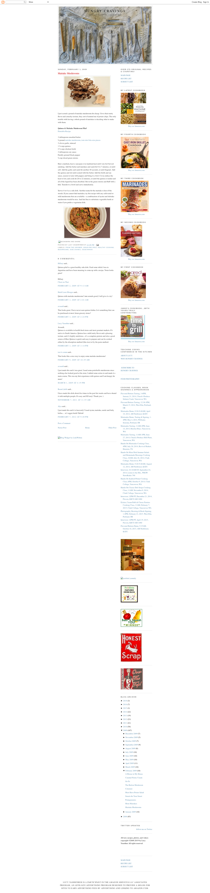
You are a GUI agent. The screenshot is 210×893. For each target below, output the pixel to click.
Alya (60, 406)
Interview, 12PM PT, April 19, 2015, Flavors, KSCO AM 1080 (134, 521)
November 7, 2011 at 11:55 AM (74, 400)
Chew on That (63, 282)
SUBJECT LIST (127, 81)
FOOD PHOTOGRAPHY (130, 379)
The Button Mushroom (134, 785)
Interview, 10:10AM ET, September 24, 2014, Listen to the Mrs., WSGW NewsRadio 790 (136, 473)
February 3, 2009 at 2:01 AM (73, 300)
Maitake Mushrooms (68, 73)
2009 (125, 730)
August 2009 (130, 748)
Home (87, 427)
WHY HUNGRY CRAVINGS (131, 358)
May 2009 (129, 759)
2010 (125, 726)
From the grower (74, 247)
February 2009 (131, 770)
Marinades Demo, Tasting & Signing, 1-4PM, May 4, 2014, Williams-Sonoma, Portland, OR (136, 420)
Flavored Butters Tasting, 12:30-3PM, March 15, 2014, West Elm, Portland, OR (136, 405)
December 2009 (131, 733)
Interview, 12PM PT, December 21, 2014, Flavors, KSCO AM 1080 (136, 497)
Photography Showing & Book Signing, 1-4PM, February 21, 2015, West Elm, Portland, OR (136, 514)
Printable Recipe (64, 131)
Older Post (112, 427)
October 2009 (130, 741)
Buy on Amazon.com (136, 126)
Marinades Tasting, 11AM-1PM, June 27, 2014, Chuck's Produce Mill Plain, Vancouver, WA (136, 437)
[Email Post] (97, 245)
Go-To (127, 781)
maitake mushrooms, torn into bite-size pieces (82, 140)
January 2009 (130, 811)
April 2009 (129, 763)
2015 (125, 708)
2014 (125, 711)
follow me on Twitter (144, 829)
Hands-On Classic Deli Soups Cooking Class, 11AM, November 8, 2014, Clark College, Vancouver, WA (136, 490)
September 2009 (131, 744)
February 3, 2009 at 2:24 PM (73, 316)
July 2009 (129, 752)
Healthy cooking (106, 247)
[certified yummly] (128, 578)
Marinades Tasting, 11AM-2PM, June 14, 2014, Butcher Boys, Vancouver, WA (135, 429)
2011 (125, 723)
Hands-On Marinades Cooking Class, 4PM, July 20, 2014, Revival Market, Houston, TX (136, 446)
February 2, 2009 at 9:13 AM (73, 285)
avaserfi (61, 306)
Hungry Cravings (105, 11)
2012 (125, 719)
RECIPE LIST (126, 78)
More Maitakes (131, 803)
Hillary (60, 263)
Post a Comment (64, 423)
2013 (125, 715)
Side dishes (75, 249)
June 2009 (129, 755)
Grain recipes (90, 247)
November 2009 (131, 737)
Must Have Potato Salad (134, 792)
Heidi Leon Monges (65, 292)
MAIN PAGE (125, 75)
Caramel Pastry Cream (133, 777)
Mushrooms (63, 249)
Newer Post (62, 427)
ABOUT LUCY (126, 355)
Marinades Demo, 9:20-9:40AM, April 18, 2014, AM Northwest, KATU (135, 412)
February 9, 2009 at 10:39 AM (74, 360)
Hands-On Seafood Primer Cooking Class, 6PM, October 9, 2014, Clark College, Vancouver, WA (135, 481)
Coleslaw (128, 788)
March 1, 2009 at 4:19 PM (71, 382)
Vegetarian (87, 249)
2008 (125, 816)
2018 (125, 700)
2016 (125, 704)
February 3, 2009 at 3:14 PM (73, 345)
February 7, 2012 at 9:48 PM (73, 417)
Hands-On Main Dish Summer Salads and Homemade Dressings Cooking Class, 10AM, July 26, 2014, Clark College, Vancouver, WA (135, 456)
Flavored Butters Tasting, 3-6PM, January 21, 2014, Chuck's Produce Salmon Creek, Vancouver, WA (135, 396)
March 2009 (130, 767)
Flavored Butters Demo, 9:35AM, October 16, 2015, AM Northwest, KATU (135, 529)
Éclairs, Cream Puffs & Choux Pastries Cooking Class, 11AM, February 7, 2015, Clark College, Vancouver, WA (136, 505)
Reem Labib (62, 389)
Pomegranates (130, 800)
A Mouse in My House (134, 774)
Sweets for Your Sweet (133, 796)
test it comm (62, 352)
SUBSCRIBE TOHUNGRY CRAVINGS (129, 369)
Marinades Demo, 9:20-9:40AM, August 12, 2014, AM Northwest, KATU (136, 465)
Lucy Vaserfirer (63, 323)
